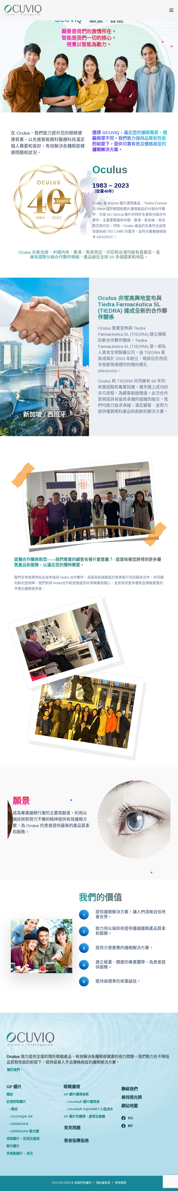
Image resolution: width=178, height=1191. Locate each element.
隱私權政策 (103, 1182)
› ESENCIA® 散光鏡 (23, 1131)
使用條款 (120, 1182)
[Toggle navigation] (145, 10)
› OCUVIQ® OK (20, 1116)
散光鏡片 (13, 1146)
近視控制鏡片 (16, 1101)
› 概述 (12, 1109)
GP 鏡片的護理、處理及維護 (84, 1116)
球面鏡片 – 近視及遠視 (23, 1138)
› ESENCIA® (17, 1124)
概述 (10, 1094)
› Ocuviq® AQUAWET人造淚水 (88, 1109)
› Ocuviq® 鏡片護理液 (81, 1101)
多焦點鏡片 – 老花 (20, 1153)
